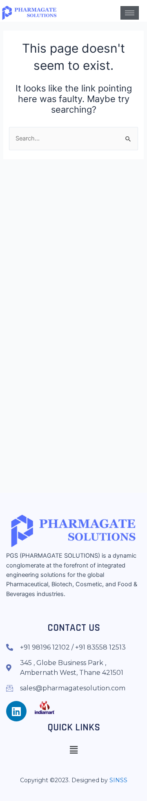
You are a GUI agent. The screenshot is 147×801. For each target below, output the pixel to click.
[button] (73, 749)
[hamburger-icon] (129, 13)
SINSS (118, 780)
